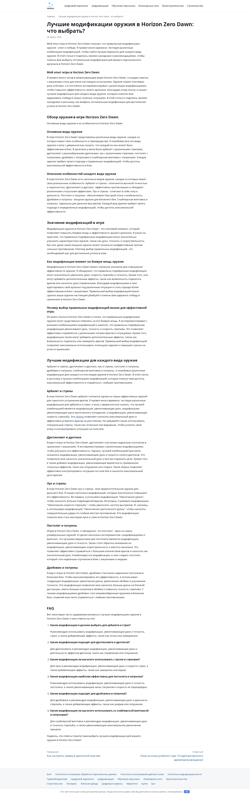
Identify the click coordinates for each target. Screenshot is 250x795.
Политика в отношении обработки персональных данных (86, 774)
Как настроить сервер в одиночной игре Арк (73, 753)
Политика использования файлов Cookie (142, 774)
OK (186, 792)
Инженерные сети (148, 5)
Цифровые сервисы (112, 783)
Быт (153, 783)
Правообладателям (57, 779)
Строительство (195, 5)
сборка (80, 416)
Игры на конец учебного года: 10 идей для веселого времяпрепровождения (171, 755)
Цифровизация (100, 5)
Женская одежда (89, 783)
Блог (49, 774)
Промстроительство (173, 5)
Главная (51, 16)
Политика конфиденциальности (185, 774)
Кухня (144, 783)
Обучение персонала (123, 5)
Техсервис (71, 783)
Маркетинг (132, 783)
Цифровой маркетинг (76, 5)
